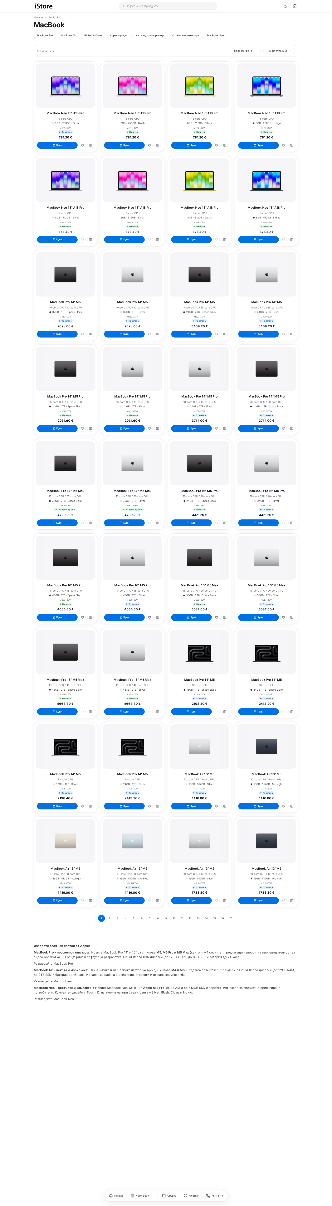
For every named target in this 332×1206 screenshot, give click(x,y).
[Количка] (294, 6)
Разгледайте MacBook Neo (54, 999)
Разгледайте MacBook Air (53, 981)
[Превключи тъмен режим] (285, 6)
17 (230, 918)
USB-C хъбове (93, 35)
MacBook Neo (215, 35)
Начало (38, 17)
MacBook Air (68, 35)
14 (206, 918)
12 (190, 918)
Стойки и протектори (185, 35)
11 (182, 918)
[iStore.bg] (44, 6)
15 (214, 918)
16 (222, 918)
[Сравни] (90, 145)
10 (174, 918)
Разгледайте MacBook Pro (53, 963)
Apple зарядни (119, 35)
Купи (59, 145)
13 (198, 918)
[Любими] (82, 145)
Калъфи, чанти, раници (150, 35)
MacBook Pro (45, 35)
